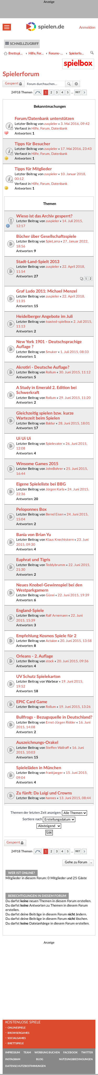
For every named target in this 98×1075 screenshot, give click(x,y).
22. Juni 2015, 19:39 (73, 595)
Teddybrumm (55, 565)
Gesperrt (12, 83)
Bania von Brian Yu (33, 535)
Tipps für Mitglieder (33, 169)
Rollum (51, 372)
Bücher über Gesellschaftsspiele (46, 236)
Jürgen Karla (55, 489)
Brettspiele (16, 1043)
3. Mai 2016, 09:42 (75, 124)
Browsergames (18, 1033)
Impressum (12, 1052)
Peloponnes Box (31, 509)
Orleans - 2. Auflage (34, 656)
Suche (69, 84)
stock (50, 661)
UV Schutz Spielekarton (38, 677)
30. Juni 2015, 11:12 (75, 372)
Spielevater (54, 444)
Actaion (51, 641)
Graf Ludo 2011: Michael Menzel (46, 291)
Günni (50, 595)
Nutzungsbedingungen (76, 1059)
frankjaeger (54, 773)
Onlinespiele (17, 1028)
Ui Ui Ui (23, 438)
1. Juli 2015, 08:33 (74, 352)
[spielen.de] (45, 30)
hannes (51, 798)
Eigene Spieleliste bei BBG (41, 484)
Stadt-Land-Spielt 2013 (37, 262)
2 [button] (51, 92)
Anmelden (87, 27)
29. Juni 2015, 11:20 (75, 398)
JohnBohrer (54, 469)
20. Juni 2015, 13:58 (76, 641)
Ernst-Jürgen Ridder (61, 722)
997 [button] (77, 92)
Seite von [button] (38, 92)
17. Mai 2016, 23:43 (76, 149)
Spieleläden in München (38, 768)
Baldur (50, 423)
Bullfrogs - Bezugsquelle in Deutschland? (54, 717)
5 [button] (67, 92)
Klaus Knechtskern (60, 540)
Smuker (51, 352)
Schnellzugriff (24, 44)
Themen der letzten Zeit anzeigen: (36, 813)
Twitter (87, 1052)
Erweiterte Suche (76, 84)
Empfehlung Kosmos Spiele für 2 (46, 636)
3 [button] (56, 92)
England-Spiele (30, 611)
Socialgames (17, 1038)
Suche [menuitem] (92, 54)
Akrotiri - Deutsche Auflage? (42, 367)
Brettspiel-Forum (16, 53)
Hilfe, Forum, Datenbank (36, 53)
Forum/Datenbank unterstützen (44, 119)
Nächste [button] (84, 92)
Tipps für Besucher (32, 144)
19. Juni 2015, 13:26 (75, 707)
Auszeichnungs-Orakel (37, 742)
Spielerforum (77, 53)
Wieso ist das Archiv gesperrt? (44, 216)
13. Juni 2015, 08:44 (75, 798)
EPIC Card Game (31, 702)
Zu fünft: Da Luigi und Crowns (44, 793)
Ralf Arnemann (57, 615)
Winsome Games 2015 (37, 464)
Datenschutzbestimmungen (25, 1066)
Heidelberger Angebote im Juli (44, 316)
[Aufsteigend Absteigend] (49, 826)
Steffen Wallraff (57, 748)
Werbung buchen (47, 1052)
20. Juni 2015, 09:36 (73, 661)
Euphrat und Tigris (33, 560)
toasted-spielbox (58, 322)
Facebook (70, 1052)
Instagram (12, 1059)
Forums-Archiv (56, 53)
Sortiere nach (32, 819)
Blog (39, 1059)
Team (27, 1052)
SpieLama (53, 241)
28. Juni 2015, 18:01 (74, 423)
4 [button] (62, 92)
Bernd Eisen (55, 514)
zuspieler (50, 124)
